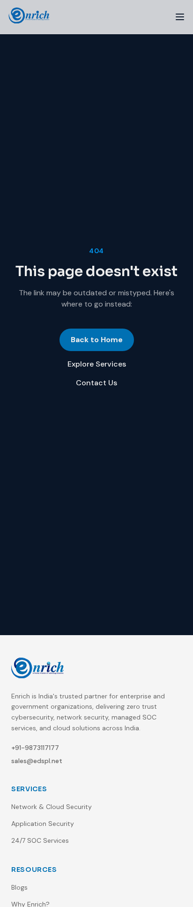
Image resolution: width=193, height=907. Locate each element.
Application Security (42, 823)
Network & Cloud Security (51, 806)
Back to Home (97, 340)
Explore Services (96, 364)
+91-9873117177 (35, 747)
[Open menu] (180, 16)
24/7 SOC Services (40, 840)
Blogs (19, 887)
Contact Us (96, 383)
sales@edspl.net (36, 761)
